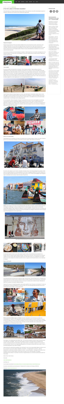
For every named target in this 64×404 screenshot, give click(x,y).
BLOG (33, 1)
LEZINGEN (27, 1)
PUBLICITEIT (30, 1)
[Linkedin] (57, 11)
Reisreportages (14, 7)
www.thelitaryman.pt (36, 364)
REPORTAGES (22, 1)
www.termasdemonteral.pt (27, 364)
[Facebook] (54, 11)
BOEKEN (19, 1)
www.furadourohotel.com (18, 364)
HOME (16, 1)
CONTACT (37, 1)
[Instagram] (51, 11)
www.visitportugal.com (7, 360)
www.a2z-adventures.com (12, 368)
